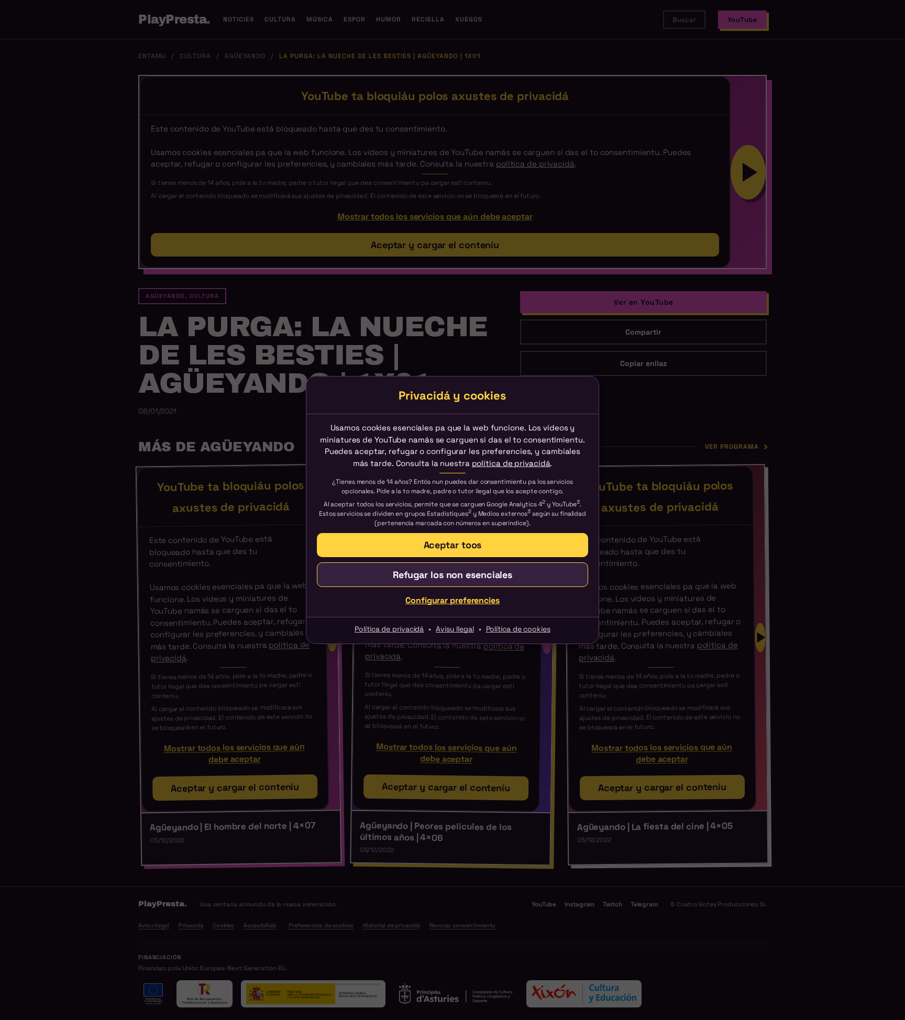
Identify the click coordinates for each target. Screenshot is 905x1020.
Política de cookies (518, 629)
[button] (452, 545)
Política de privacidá (389, 629)
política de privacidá (511, 463)
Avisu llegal (455, 629)
